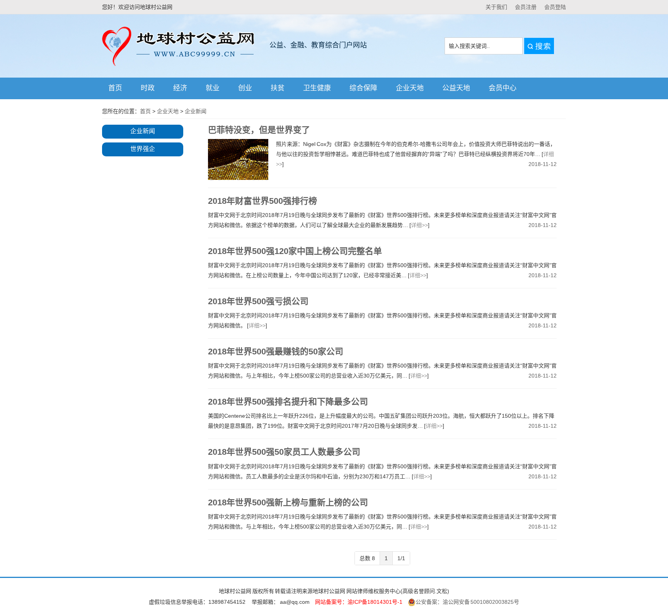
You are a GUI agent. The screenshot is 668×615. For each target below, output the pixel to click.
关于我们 (496, 7)
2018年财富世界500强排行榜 (262, 201)
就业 (213, 88)
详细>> (419, 225)
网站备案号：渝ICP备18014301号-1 (358, 602)
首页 (115, 88)
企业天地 (410, 88)
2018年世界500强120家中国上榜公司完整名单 (295, 251)
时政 (148, 88)
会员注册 (526, 7)
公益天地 (456, 88)
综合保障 (363, 88)
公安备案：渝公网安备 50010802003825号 (468, 602)
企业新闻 (195, 111)
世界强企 (142, 149)
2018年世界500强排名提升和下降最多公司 (288, 402)
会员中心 (502, 88)
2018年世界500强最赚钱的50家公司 (275, 351)
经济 (180, 88)
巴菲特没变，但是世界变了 (259, 130)
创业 (245, 88)
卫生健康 (317, 88)
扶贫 (278, 88)
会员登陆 (555, 7)
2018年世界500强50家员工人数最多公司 (284, 452)
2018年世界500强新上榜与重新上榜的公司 (288, 502)
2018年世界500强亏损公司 (258, 301)
